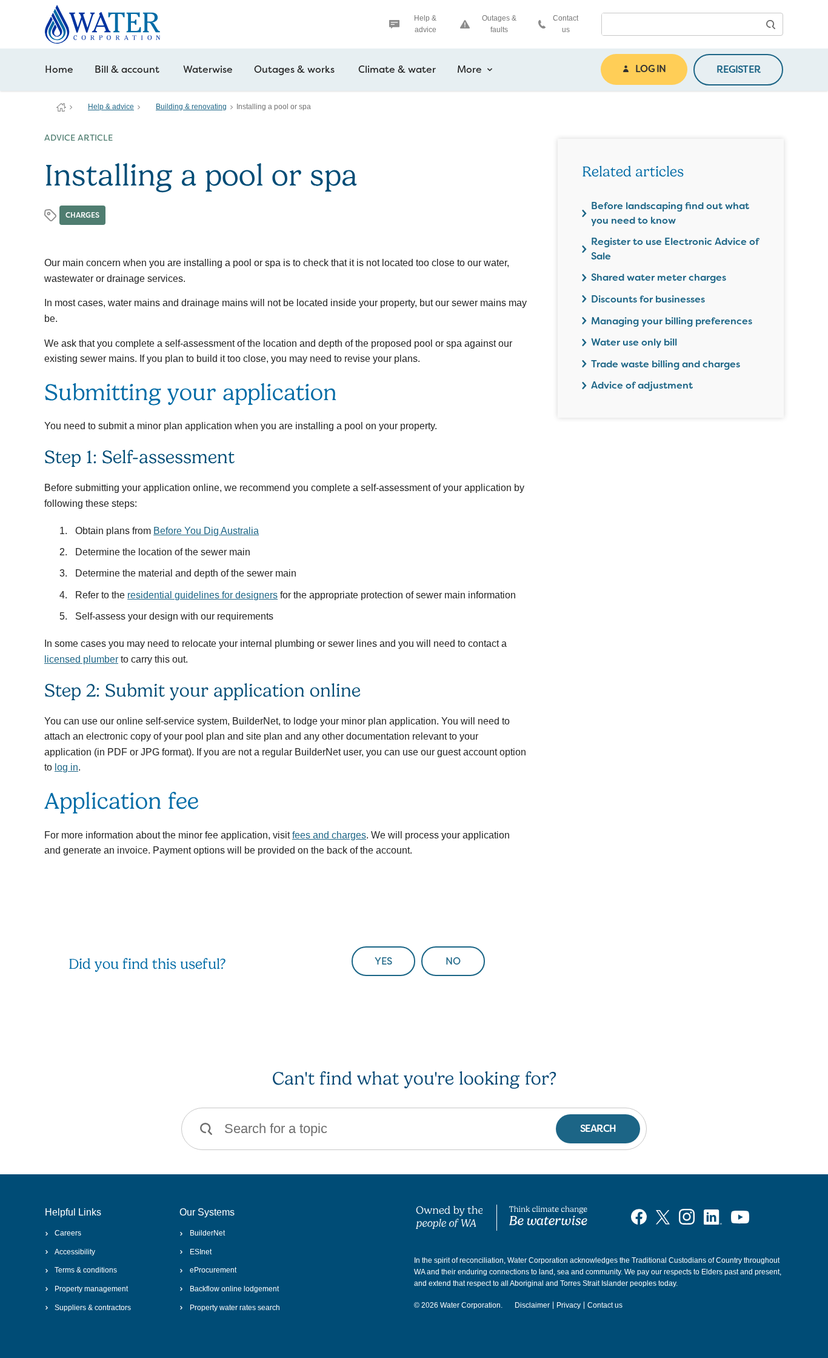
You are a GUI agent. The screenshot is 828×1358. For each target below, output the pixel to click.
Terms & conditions (86, 1270)
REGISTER (738, 69)
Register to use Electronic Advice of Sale (675, 249)
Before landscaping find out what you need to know (670, 213)
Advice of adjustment (642, 385)
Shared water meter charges (658, 277)
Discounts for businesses (648, 299)
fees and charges (329, 835)
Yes (383, 961)
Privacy (568, 1305)
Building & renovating (191, 106)
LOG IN (650, 68)
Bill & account (127, 69)
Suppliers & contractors (93, 1307)
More (469, 69)
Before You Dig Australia (206, 531)
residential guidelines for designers (202, 595)
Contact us (565, 24)
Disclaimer (532, 1305)
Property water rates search (234, 1307)
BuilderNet (207, 1233)
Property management (91, 1289)
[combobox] (680, 24)
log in (66, 767)
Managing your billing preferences (671, 321)
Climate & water (397, 69)
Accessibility (75, 1252)
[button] (770, 24)
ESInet (200, 1252)
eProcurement (213, 1270)
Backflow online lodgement (234, 1289)
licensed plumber (81, 659)
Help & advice (425, 24)
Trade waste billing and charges (665, 364)
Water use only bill (634, 342)
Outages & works (294, 69)
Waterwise (208, 69)
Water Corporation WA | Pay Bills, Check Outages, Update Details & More (61, 107)
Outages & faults (499, 24)
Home (59, 69)
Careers (68, 1233)
